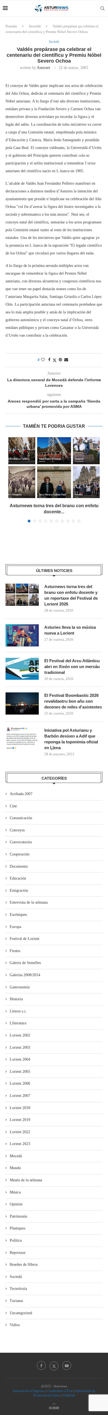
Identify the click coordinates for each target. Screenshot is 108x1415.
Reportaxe (17, 1253)
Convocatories (21, 842)
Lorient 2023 (20, 1144)
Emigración (19, 890)
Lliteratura (18, 1023)
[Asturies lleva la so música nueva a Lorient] (22, 635)
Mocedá (16, 1156)
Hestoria (16, 999)
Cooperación (19, 854)
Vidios (15, 1325)
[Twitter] (54, 1365)
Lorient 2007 (20, 1096)
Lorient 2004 (20, 1059)
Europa (15, 927)
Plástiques (17, 1228)
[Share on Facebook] (49, 360)
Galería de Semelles (25, 963)
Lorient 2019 (20, 1120)
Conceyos (17, 830)
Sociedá (35, 26)
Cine (13, 806)
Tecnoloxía (18, 1289)
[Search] (102, 8)
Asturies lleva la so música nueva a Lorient (70, 630)
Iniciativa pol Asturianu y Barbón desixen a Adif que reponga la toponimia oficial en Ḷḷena (71, 739)
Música (15, 1192)
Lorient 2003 (20, 1047)
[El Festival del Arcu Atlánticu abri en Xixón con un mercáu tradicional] (22, 669)
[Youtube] (66, 1365)
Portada (11, 26)
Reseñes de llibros (24, 1264)
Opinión (16, 1204)
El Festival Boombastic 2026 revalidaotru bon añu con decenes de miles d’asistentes (73, 701)
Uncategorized (21, 1313)
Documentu (19, 866)
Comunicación (21, 818)
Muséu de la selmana (26, 1180)
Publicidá (69, 1395)
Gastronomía (20, 987)
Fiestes (15, 951)
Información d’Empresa (29, 1391)
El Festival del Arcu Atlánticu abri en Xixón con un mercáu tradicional (72, 666)
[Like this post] (43, 360)
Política (16, 1240)
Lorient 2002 (20, 1035)
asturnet (43, 68)
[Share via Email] (66, 360)
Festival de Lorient (24, 939)
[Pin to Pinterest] (60, 360)
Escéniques (18, 915)
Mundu (15, 1168)
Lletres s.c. (18, 1011)
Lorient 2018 (20, 1108)
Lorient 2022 (20, 1132)
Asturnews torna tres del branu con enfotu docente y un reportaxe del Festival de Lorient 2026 (71, 595)
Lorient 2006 (20, 1083)
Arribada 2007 (21, 794)
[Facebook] (41, 1365)
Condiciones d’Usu (60, 1391)
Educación (18, 878)
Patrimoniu (18, 1216)
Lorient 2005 (20, 1071)
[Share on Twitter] (54, 360)
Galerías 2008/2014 (25, 975)
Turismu (16, 1301)
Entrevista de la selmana (29, 902)
